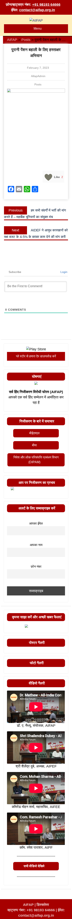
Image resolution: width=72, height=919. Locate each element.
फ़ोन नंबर (36, 566)
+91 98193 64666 (46, 5)
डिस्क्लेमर (43, 905)
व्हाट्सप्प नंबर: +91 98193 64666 (31, 910)
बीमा (34, 445)
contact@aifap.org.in (37, 10)
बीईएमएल (34, 433)
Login (63, 271)
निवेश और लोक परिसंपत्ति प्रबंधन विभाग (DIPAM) (36, 460)
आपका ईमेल (36, 523)
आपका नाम (36, 545)
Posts (37, 84)
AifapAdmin (38, 76)
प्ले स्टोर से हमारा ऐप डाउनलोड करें (36, 356)
